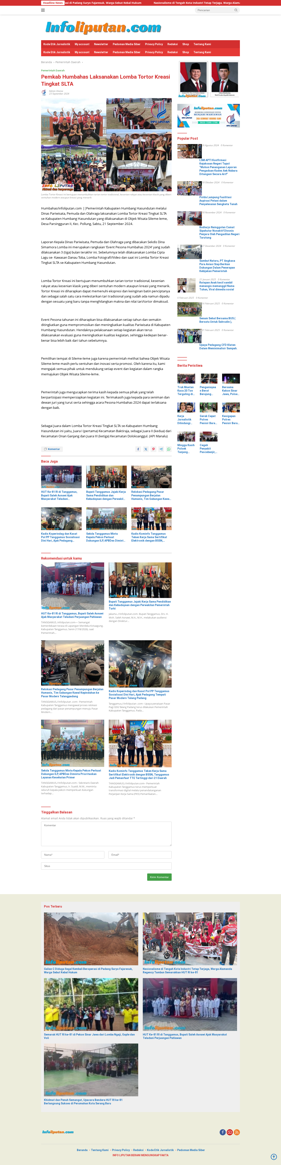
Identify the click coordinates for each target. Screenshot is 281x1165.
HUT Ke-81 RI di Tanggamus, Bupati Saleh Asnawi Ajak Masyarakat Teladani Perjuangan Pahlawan (59, 495)
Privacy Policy (154, 44)
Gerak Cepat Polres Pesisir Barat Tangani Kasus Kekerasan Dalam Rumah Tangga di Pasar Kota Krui (208, 420)
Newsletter (101, 44)
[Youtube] (230, 1132)
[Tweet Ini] (146, 449)
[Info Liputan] (104, 27)
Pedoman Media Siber (126, 44)
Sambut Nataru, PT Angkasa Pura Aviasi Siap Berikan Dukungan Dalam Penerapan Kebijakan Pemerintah (217, 266)
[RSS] (237, 1132)
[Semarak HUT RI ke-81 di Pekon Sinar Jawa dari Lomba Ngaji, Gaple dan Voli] (91, 1004)
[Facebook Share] (138, 449)
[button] (236, 10)
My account (82, 44)
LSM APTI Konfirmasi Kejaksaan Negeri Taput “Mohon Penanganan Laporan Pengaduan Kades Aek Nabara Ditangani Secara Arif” (218, 167)
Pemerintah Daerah (53, 70)
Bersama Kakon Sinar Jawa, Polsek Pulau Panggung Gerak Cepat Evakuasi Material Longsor (230, 391)
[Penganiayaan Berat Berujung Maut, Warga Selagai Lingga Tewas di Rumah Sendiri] (209, 379)
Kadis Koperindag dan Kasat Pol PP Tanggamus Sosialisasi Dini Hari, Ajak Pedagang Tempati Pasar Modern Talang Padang (60, 537)
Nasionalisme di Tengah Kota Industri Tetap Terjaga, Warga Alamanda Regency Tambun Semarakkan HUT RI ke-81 (160, 3)
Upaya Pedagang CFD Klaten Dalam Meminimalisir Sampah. (218, 346)
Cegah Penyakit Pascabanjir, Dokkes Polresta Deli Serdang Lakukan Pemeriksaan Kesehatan (208, 449)
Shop (185, 44)
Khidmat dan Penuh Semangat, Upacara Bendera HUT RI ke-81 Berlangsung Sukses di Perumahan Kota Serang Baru (83, 1101)
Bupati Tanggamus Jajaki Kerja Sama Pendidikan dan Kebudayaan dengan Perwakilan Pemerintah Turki (106, 495)
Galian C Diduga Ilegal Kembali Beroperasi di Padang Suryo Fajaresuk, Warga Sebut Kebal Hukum (88, 970)
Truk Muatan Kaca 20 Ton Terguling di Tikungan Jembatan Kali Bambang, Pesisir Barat (185, 391)
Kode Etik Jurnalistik (56, 44)
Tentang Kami (202, 44)
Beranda (82, 1150)
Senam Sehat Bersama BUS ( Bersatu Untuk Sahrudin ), (217, 320)
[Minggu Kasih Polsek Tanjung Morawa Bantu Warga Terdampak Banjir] (186, 437)
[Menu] (43, 10)
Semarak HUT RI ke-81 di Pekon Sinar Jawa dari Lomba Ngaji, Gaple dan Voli (89, 1036)
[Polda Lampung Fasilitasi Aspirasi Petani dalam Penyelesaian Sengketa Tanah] (189, 188)
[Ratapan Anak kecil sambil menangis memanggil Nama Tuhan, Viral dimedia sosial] (186, 285)
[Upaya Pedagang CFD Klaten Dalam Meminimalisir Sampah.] (189, 336)
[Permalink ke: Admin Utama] (44, 92)
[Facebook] (223, 1132)
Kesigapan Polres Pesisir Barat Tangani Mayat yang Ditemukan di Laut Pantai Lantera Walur (230, 420)
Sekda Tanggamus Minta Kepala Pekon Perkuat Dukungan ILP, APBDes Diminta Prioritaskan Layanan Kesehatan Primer (105, 537)
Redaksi (172, 44)
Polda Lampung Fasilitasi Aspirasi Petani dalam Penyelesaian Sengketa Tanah (218, 201)
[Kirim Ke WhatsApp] (169, 449)
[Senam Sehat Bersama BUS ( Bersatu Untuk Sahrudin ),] (189, 309)
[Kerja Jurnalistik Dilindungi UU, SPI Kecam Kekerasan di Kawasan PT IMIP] (186, 407)
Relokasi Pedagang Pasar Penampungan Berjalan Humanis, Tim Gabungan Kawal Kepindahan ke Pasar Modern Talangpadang (150, 495)
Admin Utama (56, 91)
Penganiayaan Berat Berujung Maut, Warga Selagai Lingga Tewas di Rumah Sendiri (208, 391)
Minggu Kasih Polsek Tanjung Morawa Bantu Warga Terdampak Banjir (186, 449)
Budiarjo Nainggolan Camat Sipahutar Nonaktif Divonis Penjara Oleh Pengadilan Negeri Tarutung (219, 232)
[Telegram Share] (161, 449)
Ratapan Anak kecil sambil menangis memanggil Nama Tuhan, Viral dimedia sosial (216, 286)
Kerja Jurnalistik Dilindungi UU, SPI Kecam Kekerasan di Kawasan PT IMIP (185, 420)
